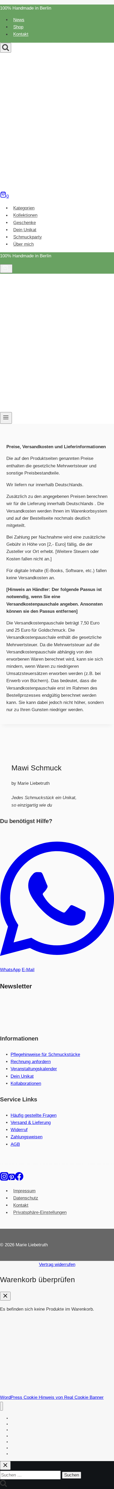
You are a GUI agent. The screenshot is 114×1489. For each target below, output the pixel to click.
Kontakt (20, 34)
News (18, 19)
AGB (15, 1144)
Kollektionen (25, 215)
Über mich (23, 244)
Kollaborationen (26, 1083)
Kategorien (23, 208)
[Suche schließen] (5, 1465)
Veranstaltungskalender (34, 1068)
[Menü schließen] (1, 1406)
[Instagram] (4, 1179)
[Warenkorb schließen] (5, 1296)
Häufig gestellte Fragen (33, 1115)
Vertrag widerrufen (57, 1264)
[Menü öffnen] (6, 418)
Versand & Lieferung (31, 1122)
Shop (18, 27)
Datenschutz (25, 1198)
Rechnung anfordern (31, 1061)
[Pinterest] (11, 1179)
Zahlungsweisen (26, 1136)
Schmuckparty (27, 237)
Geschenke (24, 222)
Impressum (24, 1190)
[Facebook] (19, 1179)
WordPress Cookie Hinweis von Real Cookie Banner (52, 1397)
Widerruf (19, 1129)
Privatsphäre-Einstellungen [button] (40, 1212)
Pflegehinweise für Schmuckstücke (45, 1054)
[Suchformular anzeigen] (5, 48)
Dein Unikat (24, 229)
